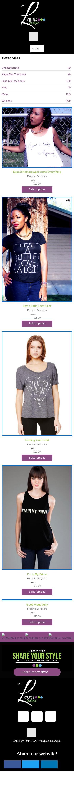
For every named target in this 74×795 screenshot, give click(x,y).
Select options (37, 189)
